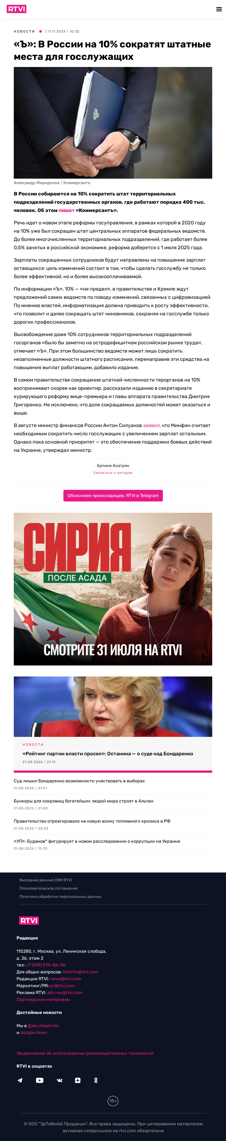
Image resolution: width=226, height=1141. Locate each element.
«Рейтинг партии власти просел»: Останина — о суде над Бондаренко (108, 754)
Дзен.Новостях (44, 1025)
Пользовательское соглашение (48, 888)
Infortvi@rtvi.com (80, 971)
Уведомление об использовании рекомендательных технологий (85, 1053)
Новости (24, 31)
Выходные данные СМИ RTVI (45, 880)
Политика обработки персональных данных (60, 896)
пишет (67, 210)
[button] (220, 9)
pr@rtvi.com (62, 985)
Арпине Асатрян (113, 465)
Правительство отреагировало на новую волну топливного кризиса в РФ (92, 821)
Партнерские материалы (43, 999)
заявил (151, 425)
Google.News (33, 1032)
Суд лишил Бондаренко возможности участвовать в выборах (79, 780)
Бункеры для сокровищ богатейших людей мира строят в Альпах (84, 801)
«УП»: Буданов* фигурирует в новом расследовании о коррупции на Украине (97, 841)
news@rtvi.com (65, 978)
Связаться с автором (113, 473)
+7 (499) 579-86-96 (46, 965)
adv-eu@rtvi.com (65, 992)
